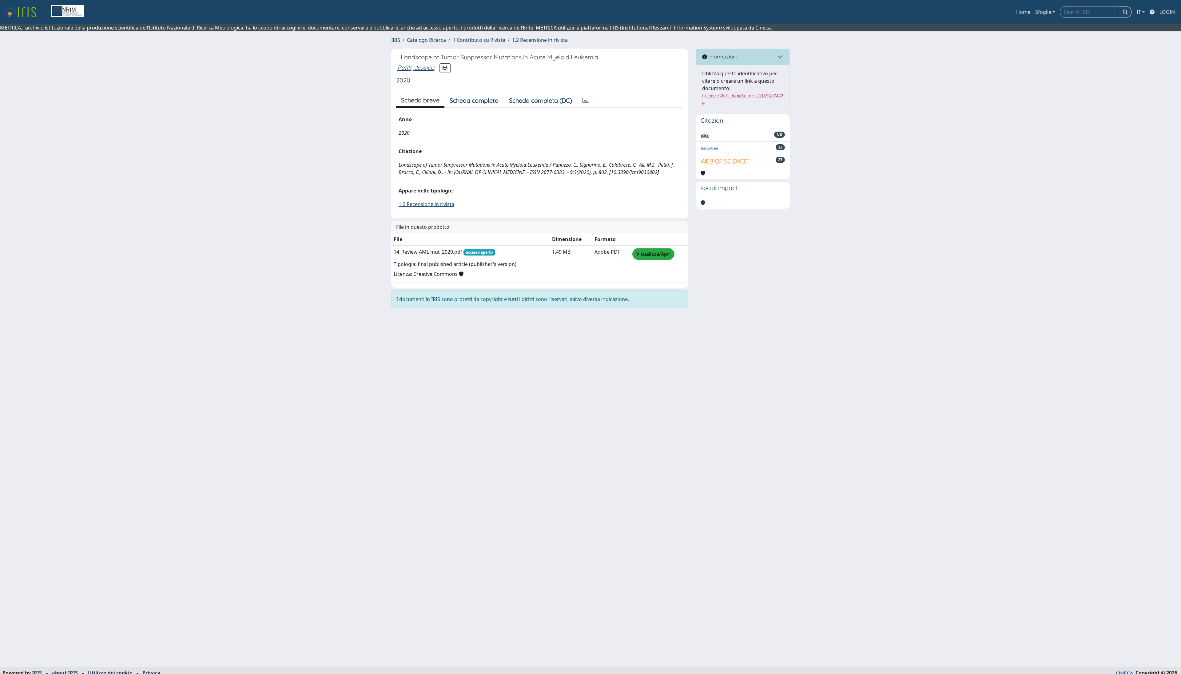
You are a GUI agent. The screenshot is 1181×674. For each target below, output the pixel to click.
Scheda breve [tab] (420, 100)
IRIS (395, 40)
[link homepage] (22, 12)
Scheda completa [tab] (474, 100)
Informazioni (722, 57)
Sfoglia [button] (1043, 12)
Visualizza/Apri (653, 254)
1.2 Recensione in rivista (540, 40)
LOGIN (1167, 12)
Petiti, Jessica (415, 67)
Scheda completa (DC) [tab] (540, 100)
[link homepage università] (67, 12)
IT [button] (1139, 12)
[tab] (585, 100)
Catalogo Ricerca (426, 40)
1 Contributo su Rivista (479, 40)
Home (1023, 12)
